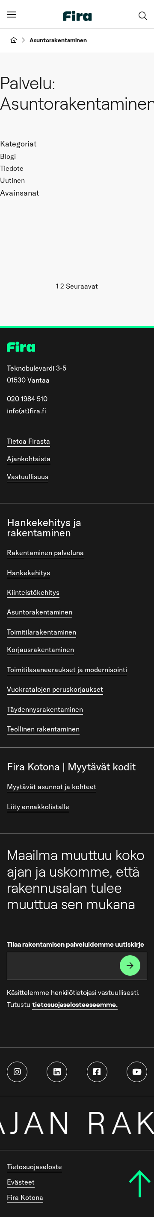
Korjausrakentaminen (40, 649)
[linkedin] (57, 1072)
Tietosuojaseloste (34, 1166)
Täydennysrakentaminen (45, 709)
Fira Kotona (25, 1197)
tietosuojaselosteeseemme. (75, 1004)
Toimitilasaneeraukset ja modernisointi (67, 669)
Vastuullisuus (27, 476)
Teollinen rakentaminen (43, 729)
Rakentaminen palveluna (45, 552)
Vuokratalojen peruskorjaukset (55, 689)
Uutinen (12, 180)
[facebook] (97, 1072)
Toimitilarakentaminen (41, 632)
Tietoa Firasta (28, 441)
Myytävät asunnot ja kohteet (51, 786)
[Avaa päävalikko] (11, 14)
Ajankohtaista (28, 458)
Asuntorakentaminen (39, 612)
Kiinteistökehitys (33, 592)
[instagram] (17, 1072)
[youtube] (137, 1072)
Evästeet (21, 1182)
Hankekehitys (28, 572)
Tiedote (12, 168)
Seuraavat (82, 286)
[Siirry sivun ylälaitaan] (140, 1184)
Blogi (8, 156)
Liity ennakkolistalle (38, 806)
